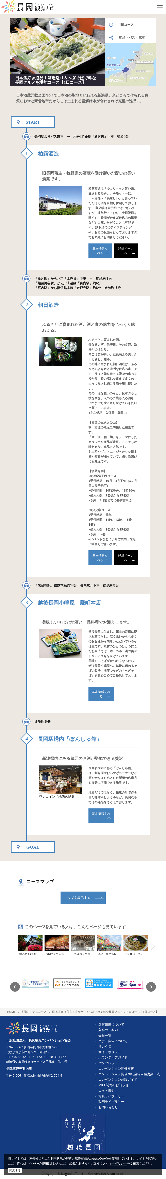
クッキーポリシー (115, 1163)
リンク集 (104, 1046)
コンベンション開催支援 (116, 1068)
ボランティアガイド (113, 1057)
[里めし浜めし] (130, 987)
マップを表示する (77, 897)
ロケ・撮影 (106, 1090)
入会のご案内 (108, 1030)
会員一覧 (104, 1035)
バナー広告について (113, 1041)
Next (151, 987)
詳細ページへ (125, 251)
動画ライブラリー (111, 1101)
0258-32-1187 (24, 1057)
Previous (15, 987)
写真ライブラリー (111, 1096)
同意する (15, 1170)
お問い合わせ (108, 1107)
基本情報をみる (100, 251)
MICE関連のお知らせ (113, 1085)
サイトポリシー (109, 1052)
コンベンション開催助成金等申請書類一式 (129, 1074)
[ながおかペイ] (99, 987)
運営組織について (111, 1024)
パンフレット (108, 1063)
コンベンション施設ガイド (117, 1079)
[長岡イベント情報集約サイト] (35, 987)
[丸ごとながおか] (67, 987)
